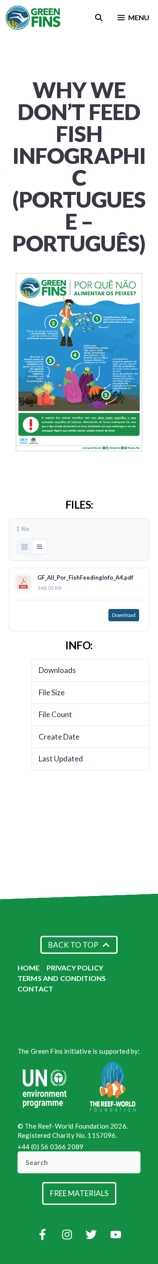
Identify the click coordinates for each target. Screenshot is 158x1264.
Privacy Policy (75, 967)
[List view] (39, 547)
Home (29, 967)
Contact (35, 988)
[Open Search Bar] (99, 17)
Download (124, 615)
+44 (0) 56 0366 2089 (50, 1147)
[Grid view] (25, 547)
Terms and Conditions (62, 978)
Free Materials (79, 1193)
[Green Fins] (33, 17)
